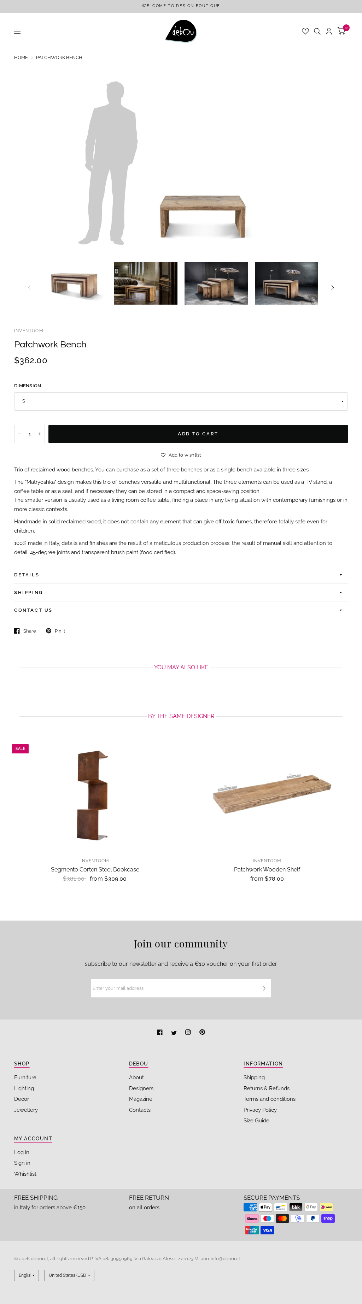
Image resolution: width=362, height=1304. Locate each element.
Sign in (22, 1163)
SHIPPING (28, 592)
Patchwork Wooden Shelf (267, 869)
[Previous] (29, 287)
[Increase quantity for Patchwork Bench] (39, 434)
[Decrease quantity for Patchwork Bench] (19, 434)
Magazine (140, 1099)
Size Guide (256, 1120)
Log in (21, 1152)
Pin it (60, 631)
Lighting (24, 1088)
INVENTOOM (28, 330)
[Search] (317, 31)
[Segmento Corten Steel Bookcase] (95, 794)
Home (21, 57)
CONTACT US (33, 610)
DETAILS (26, 574)
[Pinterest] (202, 1033)
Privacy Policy (260, 1110)
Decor (21, 1099)
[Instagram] (188, 1033)
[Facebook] (160, 1033)
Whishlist (25, 1174)
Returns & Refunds (267, 1088)
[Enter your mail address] (264, 988)
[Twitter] (174, 1033)
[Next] (332, 287)
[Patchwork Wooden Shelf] (267, 794)
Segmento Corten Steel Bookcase (95, 869)
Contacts (140, 1110)
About (136, 1077)
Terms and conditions (270, 1099)
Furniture (25, 1077)
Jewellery (26, 1110)
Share (29, 631)
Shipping (254, 1077)
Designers (141, 1088)
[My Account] (329, 31)
